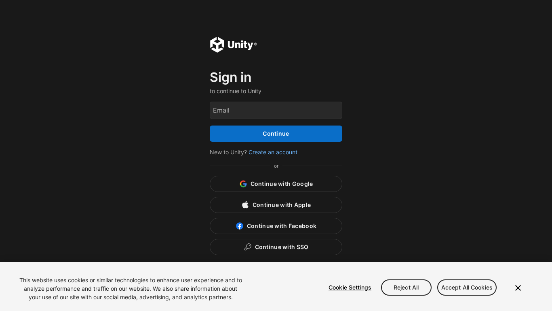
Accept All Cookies (467, 287)
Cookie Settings (350, 287)
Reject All (406, 287)
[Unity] (233, 46)
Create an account (273, 152)
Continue (276, 133)
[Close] (518, 288)
